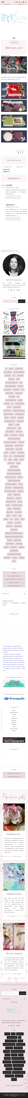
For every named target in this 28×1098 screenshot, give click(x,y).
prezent (20, 491)
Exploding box (8, 414)
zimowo (21, 557)
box (21, 382)
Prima (9, 494)
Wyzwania (19, 543)
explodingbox (19, 414)
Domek (20, 400)
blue (17, 379)
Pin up (20, 484)
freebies (20, 417)
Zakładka (14, 547)
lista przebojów (19, 456)
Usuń (17, 197)
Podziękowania (18, 487)
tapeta (17, 519)
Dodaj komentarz (20, 226)
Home (14, 572)
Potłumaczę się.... (14, 834)
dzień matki (7, 410)
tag (11, 519)
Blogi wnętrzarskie (14, 576)
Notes (18, 463)
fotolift (13, 417)
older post (20, 166)
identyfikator (11, 428)
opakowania (14, 466)
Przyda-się (10, 498)
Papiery (20, 477)
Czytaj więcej (16, 856)
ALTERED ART (18, 368)
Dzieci (9, 407)
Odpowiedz (10, 197)
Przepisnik (17, 494)
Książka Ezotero (14, 582)
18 (6, 368)
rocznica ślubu (17, 505)
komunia (21, 442)
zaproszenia (14, 550)
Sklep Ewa (10, 512)
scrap (9, 508)
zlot (14, 561)
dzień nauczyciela (18, 410)
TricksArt (17, 522)
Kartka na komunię (14, 438)
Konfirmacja (9, 445)
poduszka (8, 487)
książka (13, 452)
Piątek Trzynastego (14, 480)
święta (6, 519)
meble (16, 459)
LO (5, 459)
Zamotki (21, 547)
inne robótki (10, 431)
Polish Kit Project (10, 491)
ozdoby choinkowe (14, 470)
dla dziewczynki (11, 400)
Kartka (21, 435)
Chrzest (20, 386)
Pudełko (18, 498)
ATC (14, 375)
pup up (20, 501)
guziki (17, 424)
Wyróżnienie (10, 543)
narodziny (11, 463)
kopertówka (10, 449)
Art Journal (8, 372)
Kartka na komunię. (10, 442)
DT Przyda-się (20, 403)
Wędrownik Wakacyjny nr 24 (14, 536)
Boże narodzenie (10, 386)
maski (10, 459)
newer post (8, 166)
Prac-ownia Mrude (11, 1094)
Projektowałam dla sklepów (14, 579)
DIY (18, 396)
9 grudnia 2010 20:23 (12, 207)
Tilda (22, 519)
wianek (10, 540)
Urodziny (9, 526)
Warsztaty (14, 529)
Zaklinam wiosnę (14, 893)
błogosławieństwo (11, 382)
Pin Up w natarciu (14, 953)
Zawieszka (7, 557)
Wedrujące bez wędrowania (14, 533)
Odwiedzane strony (14, 585)
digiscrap (12, 396)
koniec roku (19, 445)
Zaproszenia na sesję (14, 554)
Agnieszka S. (10, 204)
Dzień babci (17, 407)
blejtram (11, 379)
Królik (6, 452)
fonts (6, 417)
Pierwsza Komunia (11, 484)
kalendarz (13, 435)
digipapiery (19, 393)
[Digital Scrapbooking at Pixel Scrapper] (14, 742)
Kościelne (19, 449)
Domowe (6, 403)
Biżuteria (20, 375)
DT (12, 403)
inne (19, 428)
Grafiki (11, 424)
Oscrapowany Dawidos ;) (14, 347)
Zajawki (6, 547)
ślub (19, 515)
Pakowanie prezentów (14, 473)
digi (22, 389)
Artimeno (8, 375)
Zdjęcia (15, 557)
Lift (10, 456)
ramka (8, 505)
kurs (5, 456)
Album (11, 368)
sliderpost (18, 512)
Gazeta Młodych (10, 421)
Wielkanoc (17, 540)
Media (21, 459)
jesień (6, 435)
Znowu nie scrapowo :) (6, 170)
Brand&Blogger (14, 1095)
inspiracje (19, 431)
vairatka (9, 185)
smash (8, 515)
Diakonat (16, 389)
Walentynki (18, 526)
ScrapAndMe (16, 508)
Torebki (10, 522)
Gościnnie (20, 421)
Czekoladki (7, 389)
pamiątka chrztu (11, 477)
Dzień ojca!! (14, 322)
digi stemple (9, 393)
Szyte (14, 515)
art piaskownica (19, 372)
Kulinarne (21, 452)
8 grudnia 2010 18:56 (12, 187)
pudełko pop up (11, 501)
